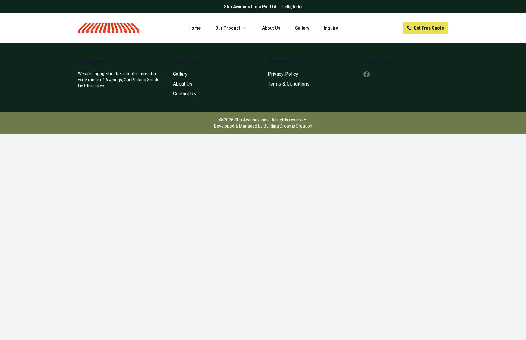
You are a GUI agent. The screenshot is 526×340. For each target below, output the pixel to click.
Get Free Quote (429, 28)
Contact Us (184, 93)
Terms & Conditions (289, 84)
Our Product (227, 28)
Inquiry (331, 28)
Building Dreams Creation (288, 126)
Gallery (302, 28)
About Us (271, 28)
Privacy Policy (283, 74)
